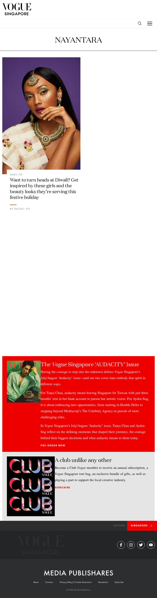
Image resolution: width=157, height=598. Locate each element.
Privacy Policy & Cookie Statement (76, 582)
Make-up (16, 174)
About (36, 582)
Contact (49, 582)
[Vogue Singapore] (16, 9)
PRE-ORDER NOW (53, 445)
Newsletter (103, 582)
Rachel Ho (22, 208)
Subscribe (62, 487)
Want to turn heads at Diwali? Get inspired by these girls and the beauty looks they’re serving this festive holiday (44, 188)
